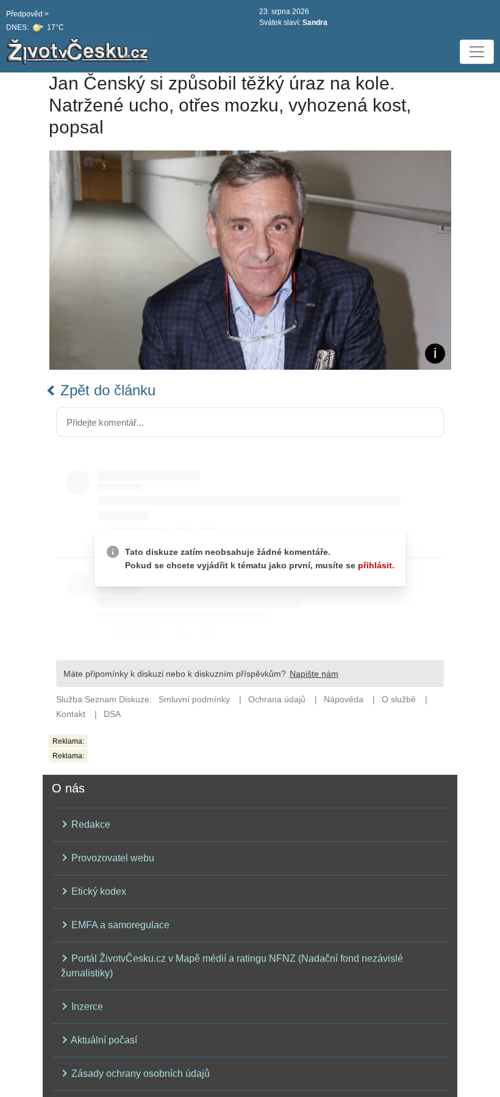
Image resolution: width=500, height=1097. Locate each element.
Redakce (89, 824)
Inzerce (86, 1006)
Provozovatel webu (111, 858)
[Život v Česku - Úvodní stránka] (79, 52)
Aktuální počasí (103, 1040)
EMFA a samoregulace (119, 925)
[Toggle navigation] (477, 52)
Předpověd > (27, 14)
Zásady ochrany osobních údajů (139, 1073)
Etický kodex (97, 891)
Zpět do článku (105, 390)
